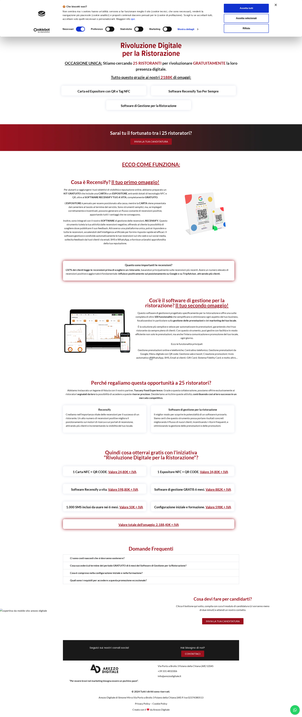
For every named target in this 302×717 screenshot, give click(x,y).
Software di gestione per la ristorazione (192, 409)
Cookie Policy (159, 703)
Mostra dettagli (186, 29)
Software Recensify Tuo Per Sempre (193, 91)
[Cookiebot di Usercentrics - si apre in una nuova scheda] (42, 30)
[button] (151, 558)
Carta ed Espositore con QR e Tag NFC (104, 91)
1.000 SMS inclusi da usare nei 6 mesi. (104, 507)
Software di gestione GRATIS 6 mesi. (192, 489)
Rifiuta (246, 28)
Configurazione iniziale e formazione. (192, 507)
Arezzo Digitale (161, 709)
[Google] (122, 653)
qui (133, 19)
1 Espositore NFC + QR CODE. (192, 472)
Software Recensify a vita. (104, 489)
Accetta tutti (246, 8)
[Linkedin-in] (113, 653)
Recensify (104, 409)
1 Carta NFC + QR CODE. (104, 472)
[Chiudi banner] (276, 5)
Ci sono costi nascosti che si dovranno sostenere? (97, 558)
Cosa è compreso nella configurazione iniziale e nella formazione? (106, 572)
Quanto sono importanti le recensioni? (148, 265)
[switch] (109, 29)
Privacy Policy (142, 703)
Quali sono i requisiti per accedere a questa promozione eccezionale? (108, 580)
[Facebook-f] (97, 653)
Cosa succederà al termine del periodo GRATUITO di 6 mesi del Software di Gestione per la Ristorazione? (128, 565)
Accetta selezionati (246, 18)
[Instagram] (105, 653)
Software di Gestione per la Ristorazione (148, 106)
